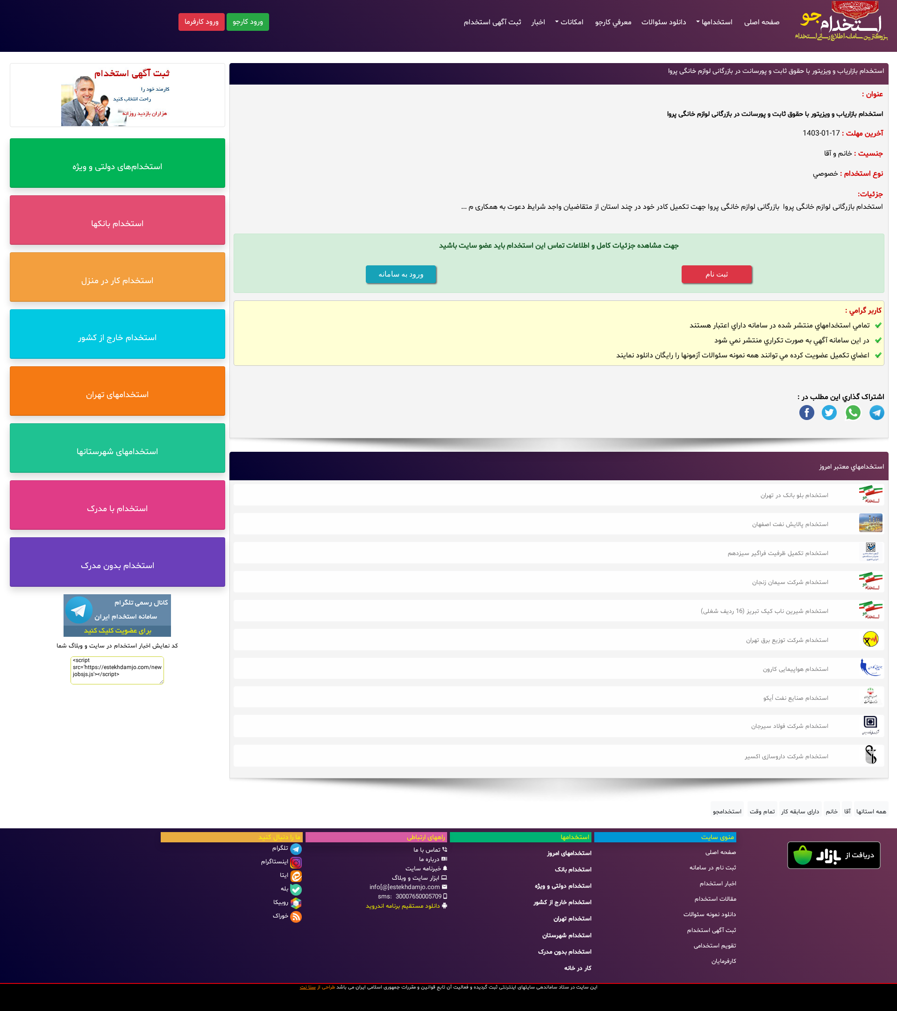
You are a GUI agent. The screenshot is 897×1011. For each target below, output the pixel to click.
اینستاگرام (274, 862)
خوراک (280, 916)
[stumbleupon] (876, 412)
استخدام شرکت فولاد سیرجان (789, 726)
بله (284, 889)
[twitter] (829, 412)
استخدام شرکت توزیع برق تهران (787, 640)
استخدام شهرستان (566, 936)
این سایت (587, 987)
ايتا (284, 875)
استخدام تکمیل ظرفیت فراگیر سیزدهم (778, 553)
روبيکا (280, 902)
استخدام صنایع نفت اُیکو (795, 698)
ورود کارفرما (202, 22)
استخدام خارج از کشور (562, 902)
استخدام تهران (572, 919)
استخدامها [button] (718, 22)
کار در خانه (577, 968)
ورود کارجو (248, 22)
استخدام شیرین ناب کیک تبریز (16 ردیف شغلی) (764, 611)
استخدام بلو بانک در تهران (794, 495)
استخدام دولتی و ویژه (563, 886)
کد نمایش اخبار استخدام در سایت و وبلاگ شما (117, 646)
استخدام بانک (573, 870)
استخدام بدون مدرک (564, 952)
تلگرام (280, 848)
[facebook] (806, 412)
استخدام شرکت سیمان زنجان (790, 582)
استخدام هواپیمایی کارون (795, 669)
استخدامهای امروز (569, 853)
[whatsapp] (853, 412)
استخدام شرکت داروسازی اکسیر (786, 757)
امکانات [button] (573, 22)
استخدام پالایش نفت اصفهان (790, 524)
